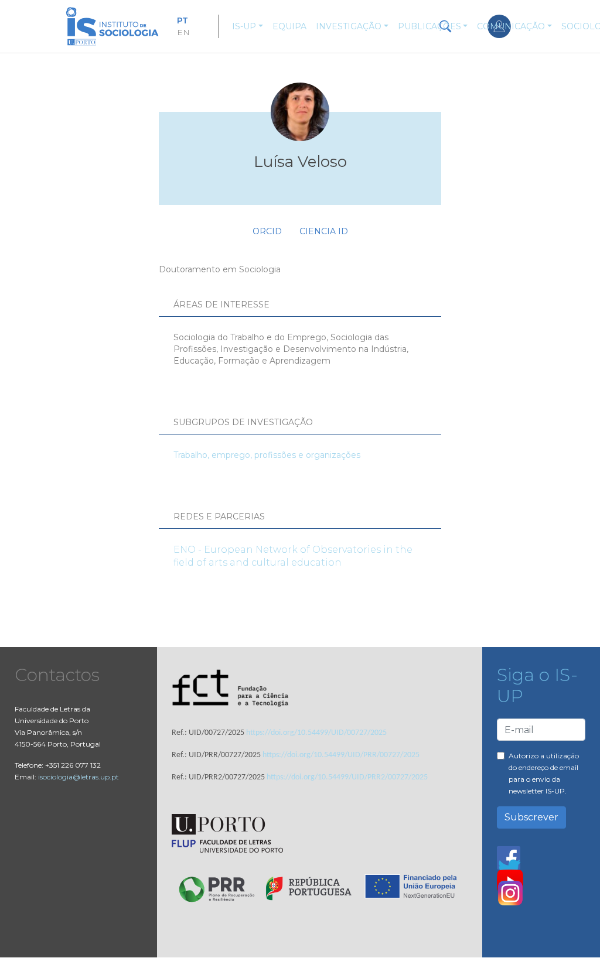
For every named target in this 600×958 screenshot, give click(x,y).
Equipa (289, 26)
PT (182, 20)
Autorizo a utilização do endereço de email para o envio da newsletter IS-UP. (544, 773)
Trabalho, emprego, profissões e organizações (266, 455)
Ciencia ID (323, 231)
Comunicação (511, 26)
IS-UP (244, 26)
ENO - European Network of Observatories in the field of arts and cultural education (292, 556)
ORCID (267, 231)
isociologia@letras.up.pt (78, 776)
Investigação (348, 26)
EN (183, 32)
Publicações (429, 26)
